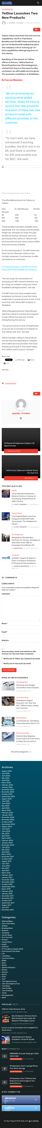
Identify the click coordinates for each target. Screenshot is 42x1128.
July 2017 (5, 908)
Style (4, 977)
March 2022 (6, 854)
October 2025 (7, 794)
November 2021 (8, 857)
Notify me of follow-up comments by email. (22, 659)
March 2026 (6, 783)
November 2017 (8, 898)
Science (5, 972)
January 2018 (7, 894)
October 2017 (7, 901)
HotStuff (5, 947)
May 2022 (5, 850)
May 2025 (5, 806)
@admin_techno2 (16, 23)
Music (4, 963)
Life (3, 954)
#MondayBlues (7, 921)
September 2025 (8, 797)
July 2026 (6, 773)
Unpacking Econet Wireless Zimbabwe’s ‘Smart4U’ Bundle (23, 1038)
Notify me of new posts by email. (17, 664)
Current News (17, 513)
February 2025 (7, 813)
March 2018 (6, 889)
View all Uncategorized (19, 752)
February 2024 (7, 840)
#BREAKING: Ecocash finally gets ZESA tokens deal (24, 1055)
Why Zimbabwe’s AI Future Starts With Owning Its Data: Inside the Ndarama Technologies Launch (24, 1018)
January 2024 (7, 843)
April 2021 (5, 871)
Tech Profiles (6, 988)
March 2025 (6, 810)
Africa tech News (22, 733)
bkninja (35, 1121)
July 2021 (5, 864)
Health (14, 491)
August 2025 (7, 799)
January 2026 (7, 787)
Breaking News (7, 928)
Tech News (6, 986)
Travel (4, 993)
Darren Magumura (21, 566)
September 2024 (8, 824)
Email (4, 632)
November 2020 (8, 882)
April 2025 (6, 808)
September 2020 (8, 887)
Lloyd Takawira (20, 504)
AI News (5, 926)
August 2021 (6, 861)
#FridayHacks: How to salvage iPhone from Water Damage (24, 1067)
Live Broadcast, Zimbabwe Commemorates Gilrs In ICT (28, 722)
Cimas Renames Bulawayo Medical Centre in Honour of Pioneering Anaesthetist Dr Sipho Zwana (24, 497)
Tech (3, 979)
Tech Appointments (9, 981)
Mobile (4, 961)
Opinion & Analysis (8, 968)
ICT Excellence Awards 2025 (12, 949)
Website (5, 640)
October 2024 (7, 822)
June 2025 (6, 804)
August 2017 (6, 905)
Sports (4, 974)
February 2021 (7, 875)
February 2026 (7, 785)
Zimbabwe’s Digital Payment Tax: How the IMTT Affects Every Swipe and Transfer (27, 704)
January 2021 (7, 877)
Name (5, 624)
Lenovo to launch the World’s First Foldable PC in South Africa (20, 1029)
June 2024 (6, 831)
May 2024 (5, 834)
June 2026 (6, 776)
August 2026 (7, 771)
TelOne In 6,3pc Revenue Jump (13, 1009)
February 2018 (7, 891)
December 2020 (8, 880)
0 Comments (29, 1059)
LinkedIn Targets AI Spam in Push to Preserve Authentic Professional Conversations (24, 560)
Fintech (5, 940)
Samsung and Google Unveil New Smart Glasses (27, 686)
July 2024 (6, 829)
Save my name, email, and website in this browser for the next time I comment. (19, 653)
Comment (6, 594)
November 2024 (8, 820)
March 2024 (6, 838)
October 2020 (7, 884)
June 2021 (6, 866)
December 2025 (8, 790)
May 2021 (5, 868)
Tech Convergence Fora (11, 984)
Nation (4, 965)
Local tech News (22, 698)
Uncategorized (7, 9)
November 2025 (8, 792)
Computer (15, 555)
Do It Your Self (7, 937)
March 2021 (6, 873)
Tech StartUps (7, 991)
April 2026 (6, 780)
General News (21, 718)
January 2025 (7, 815)
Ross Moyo (18, 548)
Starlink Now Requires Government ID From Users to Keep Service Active (28, 738)
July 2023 (6, 847)
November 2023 (8, 845)
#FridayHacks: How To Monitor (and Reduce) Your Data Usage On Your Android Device (23, 1080)
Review (4, 970)
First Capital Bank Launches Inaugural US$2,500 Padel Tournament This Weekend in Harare (24, 520)
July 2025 (6, 801)
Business (5, 931)
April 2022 (6, 852)
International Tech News (11, 951)
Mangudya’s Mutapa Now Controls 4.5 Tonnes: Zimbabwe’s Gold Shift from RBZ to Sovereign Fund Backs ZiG (26, 541)
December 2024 (8, 817)
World (4, 998)
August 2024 (7, 827)
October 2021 (7, 859)
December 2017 (8, 896)
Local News (6, 956)
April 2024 (6, 836)
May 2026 (5, 778)
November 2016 (8, 910)
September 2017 (8, 903)
